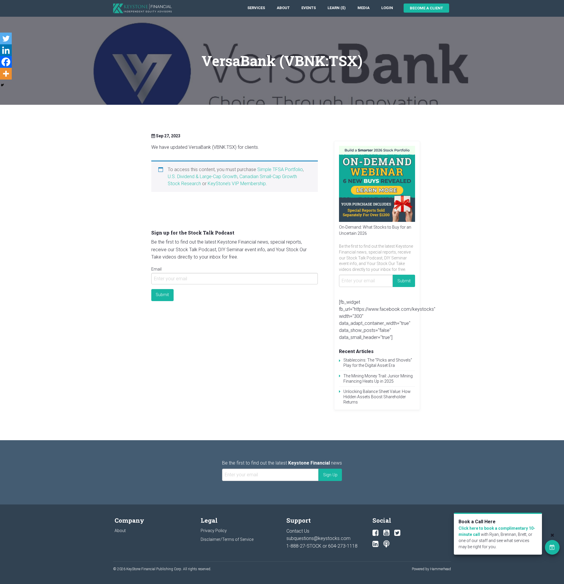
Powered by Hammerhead (431, 569)
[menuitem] (256, 8)
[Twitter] (6, 38)
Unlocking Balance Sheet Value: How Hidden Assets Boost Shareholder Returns (377, 396)
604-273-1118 (342, 546)
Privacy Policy (214, 530)
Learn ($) (337, 8)
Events (308, 8)
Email (156, 269)
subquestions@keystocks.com (318, 538)
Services (256, 8)
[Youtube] (386, 533)
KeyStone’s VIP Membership (237, 183)
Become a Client (426, 8)
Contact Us (297, 531)
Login (387, 8)
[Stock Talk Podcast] (386, 544)
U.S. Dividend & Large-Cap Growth (202, 176)
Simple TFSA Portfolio (280, 169)
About (283, 8)
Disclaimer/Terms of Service (227, 539)
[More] (6, 74)
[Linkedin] (6, 50)
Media (363, 8)
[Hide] (2, 85)
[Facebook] (6, 62)
